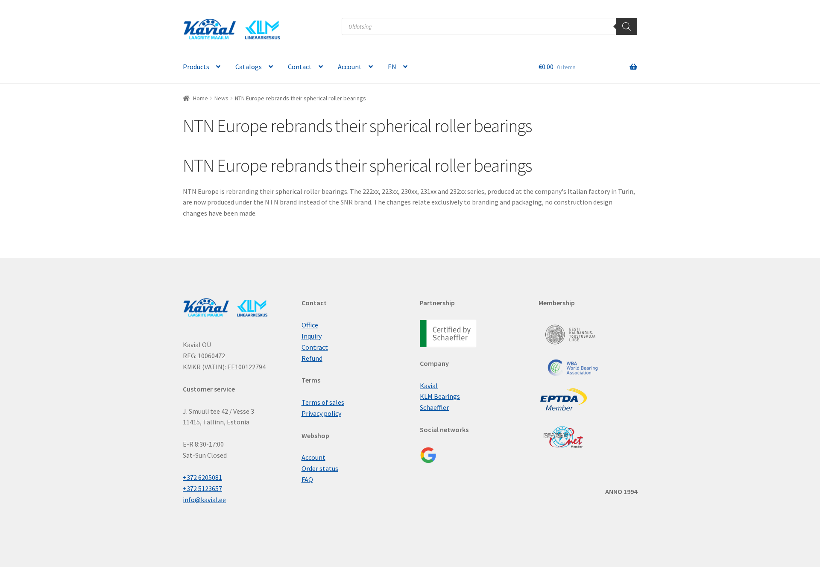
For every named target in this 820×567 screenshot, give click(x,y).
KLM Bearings (440, 396)
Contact (300, 66)
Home (200, 98)
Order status (320, 468)
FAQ (307, 479)
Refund (312, 358)
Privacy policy (321, 413)
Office (310, 325)
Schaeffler (434, 407)
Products (196, 66)
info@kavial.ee (204, 499)
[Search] (626, 26)
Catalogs (248, 66)
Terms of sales (323, 402)
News (221, 98)
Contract (315, 347)
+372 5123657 (202, 488)
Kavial (429, 385)
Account (350, 66)
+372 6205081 (202, 477)
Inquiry (312, 336)
